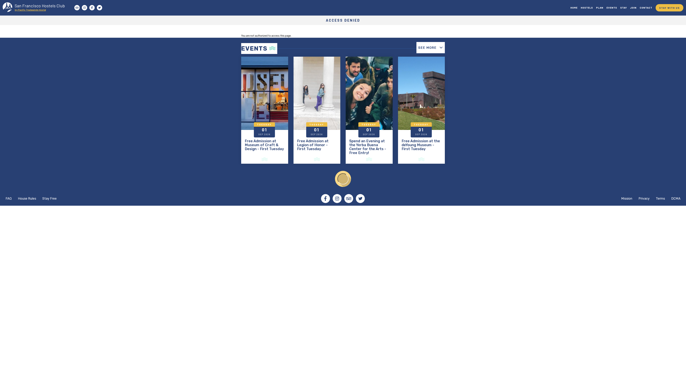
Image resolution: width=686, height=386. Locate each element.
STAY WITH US (669, 7)
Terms (660, 199)
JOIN (633, 7)
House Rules (27, 199)
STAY (623, 7)
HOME (574, 7)
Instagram (337, 198)
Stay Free (49, 199)
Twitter (360, 198)
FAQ (9, 199)
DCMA (675, 199)
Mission (626, 199)
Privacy (644, 199)
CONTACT (646, 7)
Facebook (325, 198)
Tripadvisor (348, 198)
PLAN (599, 7)
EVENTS (612, 7)
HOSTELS (587, 7)
